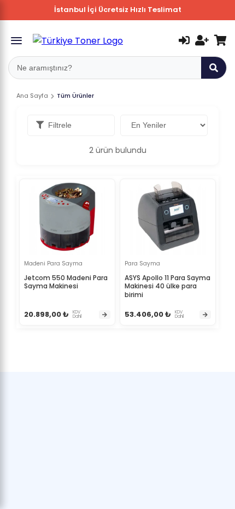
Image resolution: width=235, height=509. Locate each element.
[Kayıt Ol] (202, 40)
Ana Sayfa (32, 95)
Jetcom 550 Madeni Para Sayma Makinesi (66, 282)
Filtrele (60, 125)
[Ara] (213, 68)
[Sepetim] (220, 40)
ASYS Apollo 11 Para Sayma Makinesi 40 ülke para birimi (167, 286)
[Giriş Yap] (184, 40)
